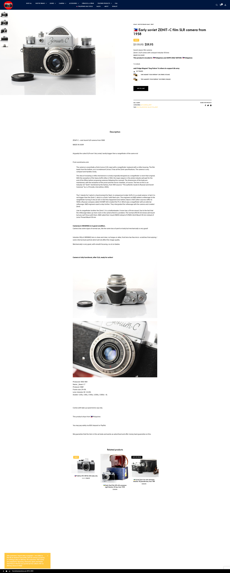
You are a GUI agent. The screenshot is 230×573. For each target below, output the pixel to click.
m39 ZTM (151, 107)
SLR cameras (144, 105)
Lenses (52, 3)
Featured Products (104, 3)
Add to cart (141, 88)
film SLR (139, 107)
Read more (146, 475)
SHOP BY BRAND (40, 3)
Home (135, 24)
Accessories (73, 3)
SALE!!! (98, 6)
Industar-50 (145, 107)
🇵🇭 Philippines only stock (84, 6)
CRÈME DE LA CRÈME (88, 3)
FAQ (116, 3)
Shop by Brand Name (144, 24)
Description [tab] (115, 132)
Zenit (152, 24)
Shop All (29, 3)
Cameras (61, 3)
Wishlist (114, 6)
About (106, 6)
